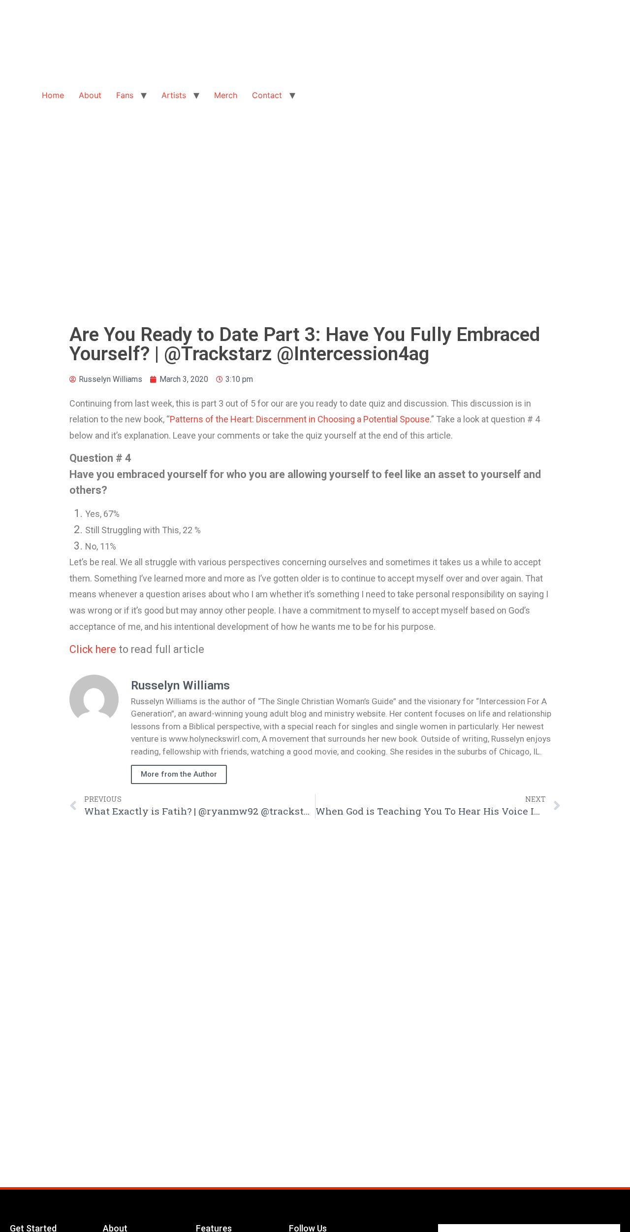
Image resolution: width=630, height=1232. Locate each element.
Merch (225, 95)
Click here (92, 649)
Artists (173, 95)
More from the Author (179, 774)
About (90, 95)
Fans (124, 95)
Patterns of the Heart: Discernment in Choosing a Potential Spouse (300, 419)
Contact (267, 95)
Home (53, 95)
